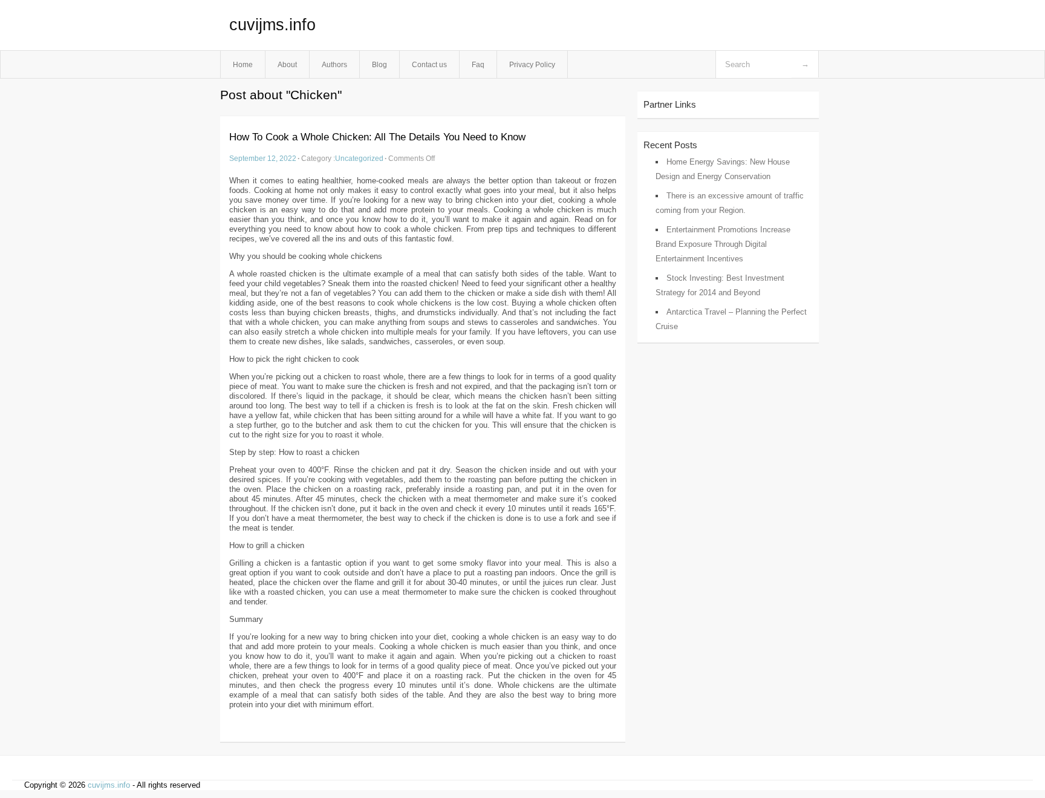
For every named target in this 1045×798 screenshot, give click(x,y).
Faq (478, 64)
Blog (379, 64)
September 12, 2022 (262, 158)
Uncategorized (359, 158)
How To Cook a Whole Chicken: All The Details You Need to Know (377, 137)
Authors (334, 64)
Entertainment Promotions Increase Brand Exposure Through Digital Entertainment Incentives (723, 244)
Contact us (429, 64)
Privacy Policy (532, 64)
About (287, 64)
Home (243, 64)
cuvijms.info (272, 25)
